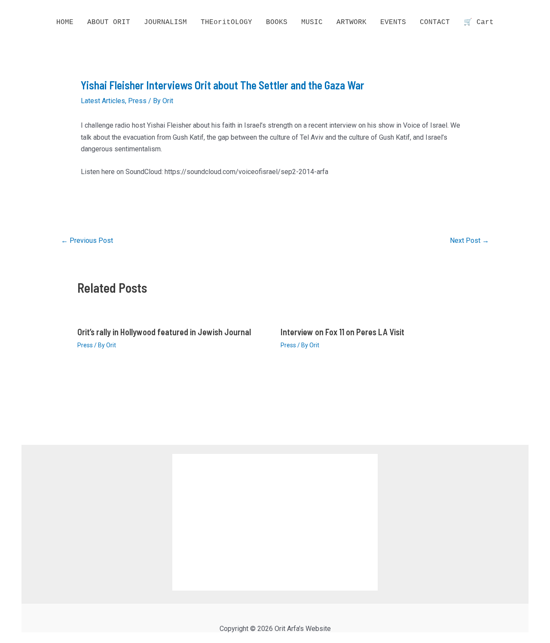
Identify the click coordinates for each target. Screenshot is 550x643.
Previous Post (87, 240)
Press (137, 101)
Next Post (469, 240)
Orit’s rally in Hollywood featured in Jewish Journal (164, 332)
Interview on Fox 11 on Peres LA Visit (342, 332)
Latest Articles (103, 101)
